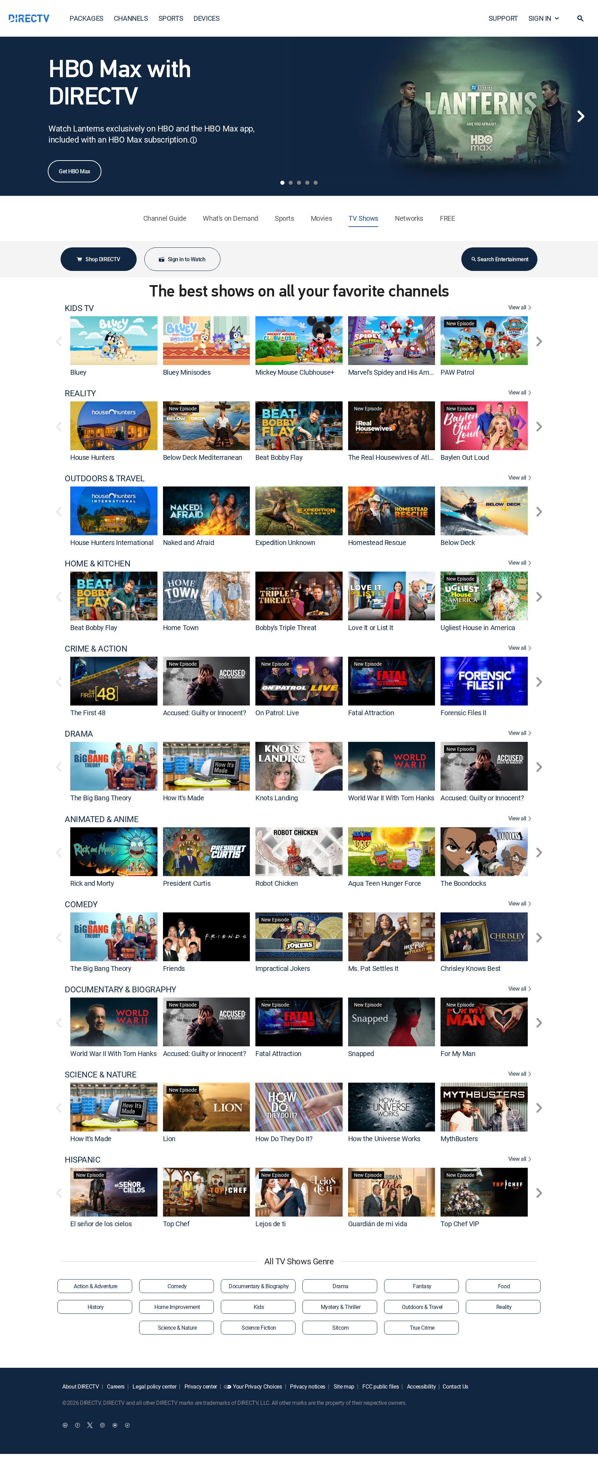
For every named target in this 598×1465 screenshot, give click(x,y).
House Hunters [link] (92, 457)
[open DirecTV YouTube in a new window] (115, 1425)
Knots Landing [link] (276, 798)
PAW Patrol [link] (457, 372)
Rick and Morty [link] (92, 883)
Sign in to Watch (186, 259)
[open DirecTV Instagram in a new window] (102, 1425)
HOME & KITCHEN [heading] (97, 563)
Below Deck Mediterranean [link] (202, 457)
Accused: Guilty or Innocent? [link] (204, 712)
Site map (343, 1386)
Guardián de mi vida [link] (377, 1223)
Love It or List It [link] (370, 627)
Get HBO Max (74, 171)
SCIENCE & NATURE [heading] (100, 1074)
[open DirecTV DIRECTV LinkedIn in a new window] (65, 1425)
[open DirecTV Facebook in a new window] (77, 1425)
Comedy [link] (177, 1286)
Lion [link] (169, 1138)
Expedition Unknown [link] (285, 542)
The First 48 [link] (87, 712)
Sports (284, 218)
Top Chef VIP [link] (460, 1223)
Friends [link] (174, 968)
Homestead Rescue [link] (377, 542)
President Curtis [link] (187, 883)
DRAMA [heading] (79, 733)
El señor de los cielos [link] (101, 1223)
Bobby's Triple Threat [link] (286, 627)
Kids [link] (259, 1307)
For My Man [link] (458, 1053)
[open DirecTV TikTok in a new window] (127, 1425)
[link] (113, 340)
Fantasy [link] (422, 1286)
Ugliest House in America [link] (478, 627)
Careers (115, 1386)
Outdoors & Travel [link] (422, 1307)
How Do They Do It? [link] (283, 1138)
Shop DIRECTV (102, 259)
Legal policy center (154, 1386)
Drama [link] (340, 1286)
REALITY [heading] (80, 393)
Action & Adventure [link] (95, 1286)
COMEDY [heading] (81, 904)
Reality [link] (504, 1307)
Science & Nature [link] (177, 1327)
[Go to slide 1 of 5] (282, 183)
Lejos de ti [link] (270, 1223)
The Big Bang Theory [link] (100, 798)
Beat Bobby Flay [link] (278, 457)
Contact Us (455, 1386)
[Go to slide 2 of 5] (291, 183)
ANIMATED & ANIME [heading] (101, 819)
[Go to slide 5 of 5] (316, 183)
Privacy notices (307, 1386)
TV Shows (363, 218)
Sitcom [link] (340, 1327)
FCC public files (380, 1386)
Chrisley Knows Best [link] (470, 968)
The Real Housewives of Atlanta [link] (395, 457)
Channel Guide (165, 218)
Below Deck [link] (458, 542)
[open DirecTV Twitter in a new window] (90, 1425)
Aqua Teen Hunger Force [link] (384, 883)
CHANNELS (131, 18)
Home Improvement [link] (177, 1307)
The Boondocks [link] (463, 883)
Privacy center (200, 1386)
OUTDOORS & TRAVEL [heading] (105, 478)
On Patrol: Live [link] (277, 712)
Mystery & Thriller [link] (340, 1307)
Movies (321, 218)
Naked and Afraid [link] (188, 542)
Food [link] (504, 1286)
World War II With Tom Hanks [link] (391, 798)
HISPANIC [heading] (82, 1159)
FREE (447, 218)
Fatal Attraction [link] (371, 712)
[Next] (581, 116)
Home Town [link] (181, 627)
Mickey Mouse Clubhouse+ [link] (294, 372)
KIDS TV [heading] (79, 308)
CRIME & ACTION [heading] (96, 648)
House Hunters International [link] (111, 542)
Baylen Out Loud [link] (465, 457)
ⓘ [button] (193, 140)
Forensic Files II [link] (463, 712)
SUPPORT (503, 18)
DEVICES (206, 18)
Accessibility (421, 1386)
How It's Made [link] (183, 798)
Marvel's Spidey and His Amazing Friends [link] (408, 372)
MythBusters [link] (459, 1138)
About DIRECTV (80, 1386)
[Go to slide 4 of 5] (307, 183)
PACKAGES (86, 18)
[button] (580, 18)
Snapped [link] (361, 1053)
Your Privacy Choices (257, 1386)
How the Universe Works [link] (384, 1138)
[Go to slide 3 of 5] (299, 183)
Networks (409, 218)
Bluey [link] (78, 372)
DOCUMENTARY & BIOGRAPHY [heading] (120, 989)
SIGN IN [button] (539, 18)
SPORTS (170, 18)
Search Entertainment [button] (502, 259)
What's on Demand (230, 218)
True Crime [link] (422, 1327)
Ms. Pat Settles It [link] (373, 968)
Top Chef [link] (176, 1223)
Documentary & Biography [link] (259, 1286)
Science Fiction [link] (259, 1327)
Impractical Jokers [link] (282, 968)
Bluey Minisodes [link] (187, 372)
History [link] (96, 1307)
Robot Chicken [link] (276, 883)
